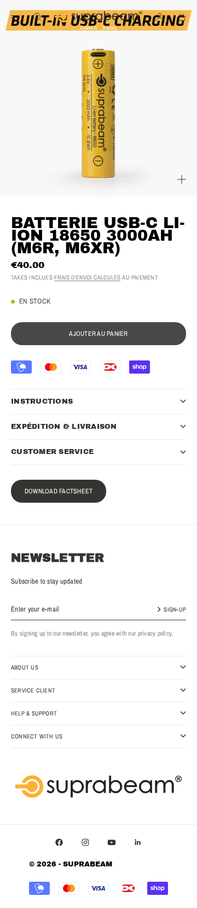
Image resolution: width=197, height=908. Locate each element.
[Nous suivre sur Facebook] (59, 842)
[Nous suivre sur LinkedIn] (138, 842)
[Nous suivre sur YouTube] (111, 842)
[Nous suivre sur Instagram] (85, 842)
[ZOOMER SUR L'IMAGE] (182, 179)
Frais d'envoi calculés (87, 277)
